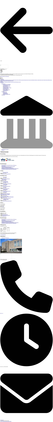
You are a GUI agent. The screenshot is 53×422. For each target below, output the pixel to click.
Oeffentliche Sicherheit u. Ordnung (7, 87)
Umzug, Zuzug (11, 80)
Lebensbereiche (2, 79)
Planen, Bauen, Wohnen (6, 88)
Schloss (3, 206)
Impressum (6, 421)
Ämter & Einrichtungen (6, 94)
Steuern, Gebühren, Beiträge (6, 89)
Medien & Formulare (5, 93)
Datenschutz (3, 421)
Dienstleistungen (5, 92)
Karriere (1, 421)
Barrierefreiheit (9, 421)
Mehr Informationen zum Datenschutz (4, 76)
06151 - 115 (1, 313)
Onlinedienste (1, 82)
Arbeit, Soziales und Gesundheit (7, 84)
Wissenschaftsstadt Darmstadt (5, 149)
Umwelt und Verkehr (7, 80)
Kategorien (1, 81)
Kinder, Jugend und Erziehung (6, 86)
